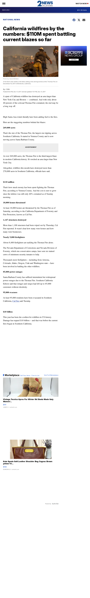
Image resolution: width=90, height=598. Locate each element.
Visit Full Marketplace (51, 375)
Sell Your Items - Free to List (29, 375)
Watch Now (81, 4)
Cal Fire (16, 301)
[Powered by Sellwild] (55, 503)
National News (11, 20)
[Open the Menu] (4, 3)
